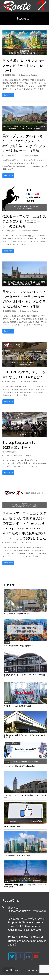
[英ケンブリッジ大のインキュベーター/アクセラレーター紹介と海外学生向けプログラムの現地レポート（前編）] (24, 285)
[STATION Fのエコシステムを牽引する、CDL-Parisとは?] (24, 365)
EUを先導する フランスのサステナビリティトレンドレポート (23, 65)
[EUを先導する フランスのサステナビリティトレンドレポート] (24, 54)
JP (11, 969)
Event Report (19, 455)
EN (7, 969)
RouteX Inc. (18, 971)
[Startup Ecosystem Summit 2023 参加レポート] (24, 435)
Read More (8, 95)
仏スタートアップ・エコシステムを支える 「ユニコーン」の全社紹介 (24, 221)
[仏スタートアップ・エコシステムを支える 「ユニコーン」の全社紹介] (24, 209)
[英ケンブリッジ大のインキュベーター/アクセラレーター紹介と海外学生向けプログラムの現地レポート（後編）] (24, 129)
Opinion (33, 75)
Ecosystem (25, 75)
